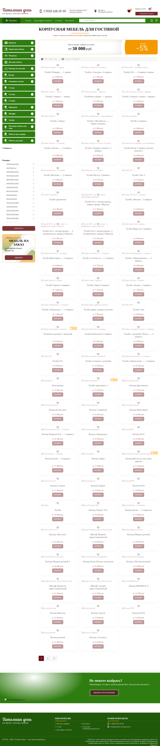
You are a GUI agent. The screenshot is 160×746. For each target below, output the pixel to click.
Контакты (69, 20)
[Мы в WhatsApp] (152, 20)
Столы (12, 88)
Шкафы (12, 114)
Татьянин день (17, 11)
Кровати (12, 43)
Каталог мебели (63, 724)
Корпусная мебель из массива (71, 35)
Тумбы (12, 120)
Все (55, 59)
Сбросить (18, 228)
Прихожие (13, 107)
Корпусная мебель (16, 49)
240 (50, 59)
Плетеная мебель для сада (18, 127)
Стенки (12, 101)
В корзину (57, 81)
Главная (56, 35)
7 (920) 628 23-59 (54, 11)
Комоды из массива (17, 69)
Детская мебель (15, 62)
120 (46, 59)
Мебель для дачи (16, 141)
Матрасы (13, 56)
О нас (28, 20)
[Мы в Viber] (156, 20)
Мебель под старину (17, 134)
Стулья (12, 94)
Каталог (13, 20)
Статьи (58, 20)
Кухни (11, 75)
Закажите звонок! (75, 12)
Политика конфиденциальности (91, 728)
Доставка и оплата (43, 20)
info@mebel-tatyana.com (120, 727)
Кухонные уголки (16, 81)
